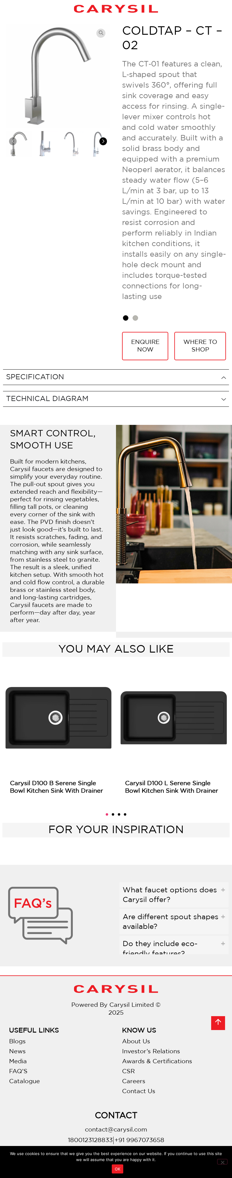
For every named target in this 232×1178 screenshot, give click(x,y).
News (17, 1051)
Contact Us (138, 1091)
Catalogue (24, 1081)
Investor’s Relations (151, 1051)
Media (18, 1061)
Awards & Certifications (157, 1061)
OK (118, 1169)
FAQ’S (18, 1071)
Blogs (17, 1041)
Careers (133, 1081)
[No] (222, 1161)
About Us (136, 1041)
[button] (103, 141)
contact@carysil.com (116, 1129)
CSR (128, 1071)
